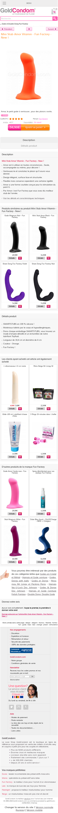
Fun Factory (43, 119)
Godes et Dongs (40, 581)
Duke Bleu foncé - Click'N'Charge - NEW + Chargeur (43, 520)
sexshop (27, 799)
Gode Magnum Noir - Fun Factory (15, 216)
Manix (4, 778)
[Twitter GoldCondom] (11, 707)
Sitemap (34, 803)
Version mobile (35, 810)
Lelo (3, 786)
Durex (4, 774)
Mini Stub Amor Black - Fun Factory (43, 216)
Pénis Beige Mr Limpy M (43, 366)
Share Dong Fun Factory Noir (43, 264)
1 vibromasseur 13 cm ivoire (15, 366)
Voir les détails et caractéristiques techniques (23, 198)
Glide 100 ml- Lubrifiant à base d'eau (14, 415)
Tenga (4, 794)
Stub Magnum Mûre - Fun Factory (14, 520)
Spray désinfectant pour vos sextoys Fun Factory (43, 472)
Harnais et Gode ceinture (34, 577)
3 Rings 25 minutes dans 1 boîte (43, 414)
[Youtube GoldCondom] (18, 707)
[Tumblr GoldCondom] (26, 707)
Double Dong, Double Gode (41, 594)
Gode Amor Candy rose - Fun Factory (14, 472)
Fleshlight (6, 790)
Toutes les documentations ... (22, 728)
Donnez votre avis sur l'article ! (27, 615)
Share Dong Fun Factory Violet (15, 264)
